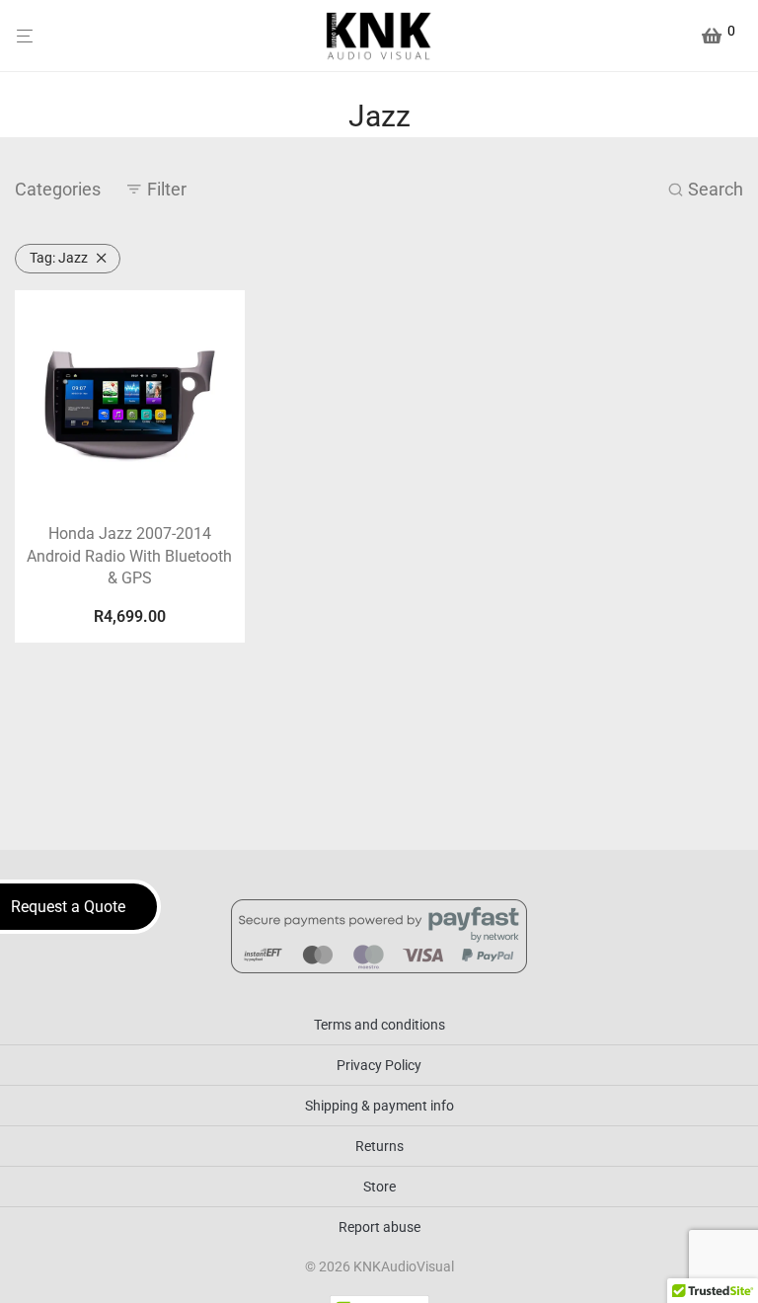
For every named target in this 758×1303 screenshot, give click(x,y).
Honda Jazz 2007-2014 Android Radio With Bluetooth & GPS (129, 555)
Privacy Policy (379, 1065)
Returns (379, 1146)
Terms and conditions (379, 1025)
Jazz (59, 258)
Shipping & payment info (379, 1105)
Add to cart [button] (130, 619)
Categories (58, 189)
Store (379, 1186)
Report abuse (379, 1227)
